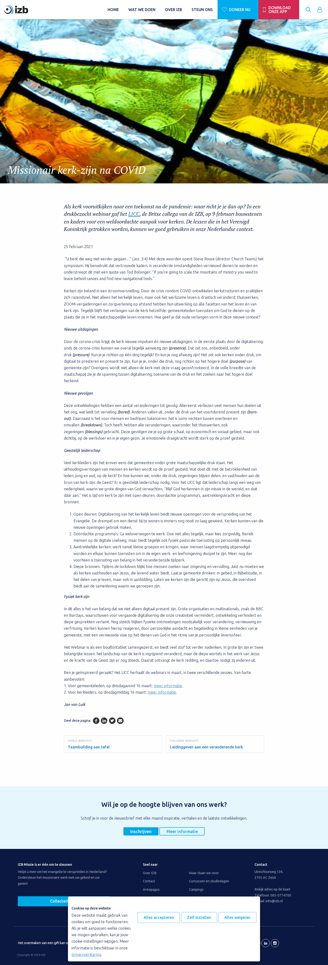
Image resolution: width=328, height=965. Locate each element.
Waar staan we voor (204, 873)
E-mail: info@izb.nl (269, 901)
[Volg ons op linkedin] (265, 943)
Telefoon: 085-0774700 (273, 895)
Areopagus (151, 889)
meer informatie (168, 686)
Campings (196, 889)
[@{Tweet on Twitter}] (112, 720)
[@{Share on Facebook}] (96, 720)
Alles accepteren (159, 917)
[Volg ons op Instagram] (275, 943)
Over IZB (150, 873)
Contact (149, 881)
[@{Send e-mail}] (120, 720)
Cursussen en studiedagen (209, 881)
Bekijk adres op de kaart (272, 889)
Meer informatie (182, 831)
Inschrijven (141, 831)
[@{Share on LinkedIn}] (104, 720)
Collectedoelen (64, 901)
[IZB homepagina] (53, 9)
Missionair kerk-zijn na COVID (77, 170)
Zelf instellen (199, 917)
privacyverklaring (86, 954)
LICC (134, 213)
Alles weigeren (237, 917)
